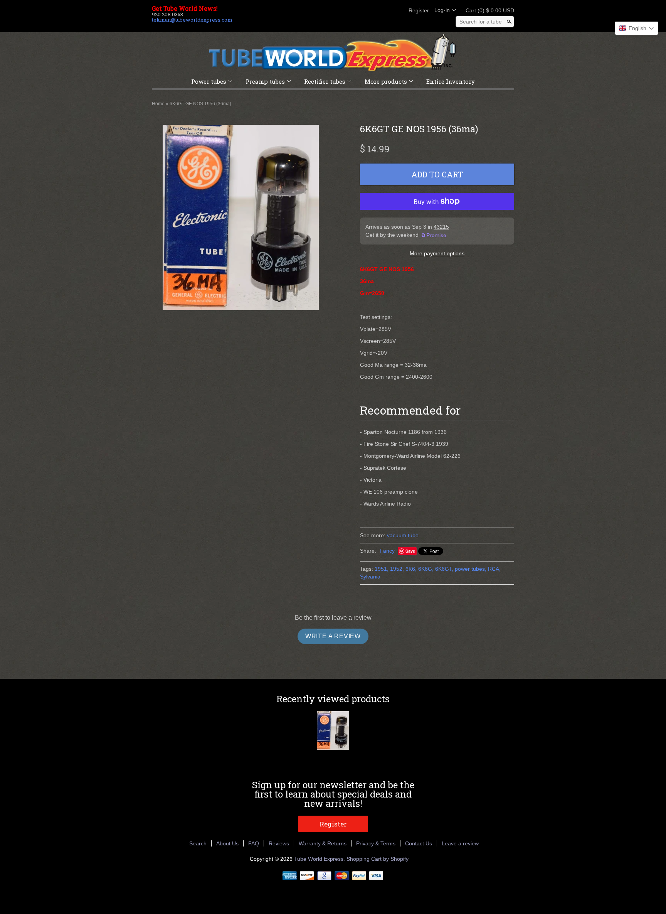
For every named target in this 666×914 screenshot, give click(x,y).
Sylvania (370, 576)
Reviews (279, 843)
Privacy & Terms (375, 843)
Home (158, 103)
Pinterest (383, 10)
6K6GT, (444, 569)
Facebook (357, 10)
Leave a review (460, 843)
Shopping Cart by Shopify (377, 859)
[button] (636, 28)
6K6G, (426, 569)
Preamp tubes (265, 81)
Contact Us (418, 843)
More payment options (437, 253)
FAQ (253, 843)
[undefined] (241, 218)
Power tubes (208, 81)
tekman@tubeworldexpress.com (192, 19)
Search (198, 843)
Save (410, 551)
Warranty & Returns (322, 843)
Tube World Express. (320, 859)
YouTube (397, 10)
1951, (381, 569)
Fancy (387, 551)
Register (419, 10)
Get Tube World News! (185, 8)
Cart (487, 10)
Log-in (442, 10)
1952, (397, 569)
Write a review (333, 636)
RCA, (494, 569)
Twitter (370, 10)
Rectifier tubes (324, 81)
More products (386, 81)
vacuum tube (403, 535)
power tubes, (470, 569)
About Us (227, 843)
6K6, (411, 569)
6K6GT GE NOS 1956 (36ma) (200, 103)
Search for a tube (480, 22)
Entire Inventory (450, 81)
